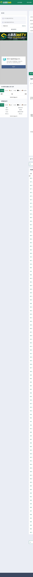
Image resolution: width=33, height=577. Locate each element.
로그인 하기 (13, 29)
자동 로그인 (5, 25)
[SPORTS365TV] (6, 2)
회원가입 (24, 25)
